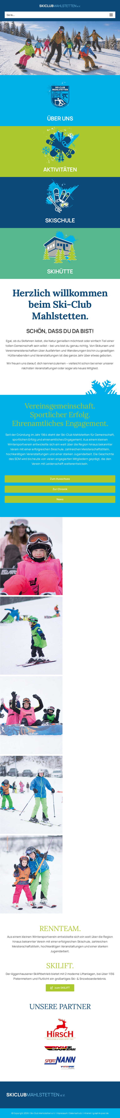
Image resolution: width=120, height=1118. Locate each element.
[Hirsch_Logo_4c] (60, 1020)
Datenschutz (75, 1113)
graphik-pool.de (101, 1113)
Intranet (87, 1113)
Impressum (62, 1113)
